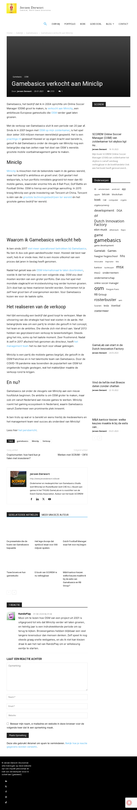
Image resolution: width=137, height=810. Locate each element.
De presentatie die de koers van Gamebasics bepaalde (18, 544)
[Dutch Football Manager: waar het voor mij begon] (75, 530)
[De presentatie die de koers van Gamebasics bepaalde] (19, 530)
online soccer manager (106, 283)
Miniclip (11, 171)
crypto (123, 200)
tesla (106, 305)
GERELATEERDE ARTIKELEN (23, 515)
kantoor (98, 267)
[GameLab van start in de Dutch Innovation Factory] (111, 331)
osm (99, 288)
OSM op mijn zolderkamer (54, 130)
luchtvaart (109, 267)
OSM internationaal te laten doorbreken (59, 270)
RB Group (100, 294)
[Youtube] (50, 499)
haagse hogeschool (106, 256)
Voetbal (115, 305)
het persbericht (27, 430)
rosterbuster (105, 299)
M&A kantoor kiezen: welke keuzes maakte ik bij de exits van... (110, 423)
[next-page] (14, 592)
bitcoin (106, 194)
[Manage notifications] (129, 802)
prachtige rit (14, 138)
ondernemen (111, 272)
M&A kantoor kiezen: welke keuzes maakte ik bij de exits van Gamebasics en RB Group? (74, 579)
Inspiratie (109, 261)
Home (10, 33)
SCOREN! (99, 104)
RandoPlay (24, 613)
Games (112, 250)
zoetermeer (101, 311)
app (124, 189)
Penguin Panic (112, 289)
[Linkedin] (38, 499)
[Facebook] (32, 499)
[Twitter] (44, 499)
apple (97, 194)
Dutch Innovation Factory (109, 222)
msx (120, 267)
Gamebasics (32, 33)
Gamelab (99, 251)
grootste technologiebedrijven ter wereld (47, 197)
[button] (45, 24)
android (115, 189)
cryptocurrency (101, 205)
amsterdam (103, 189)
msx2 (97, 272)
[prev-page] (9, 592)
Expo (123, 230)
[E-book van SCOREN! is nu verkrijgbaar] (47, 561)
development (104, 210)
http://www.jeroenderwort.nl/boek (44, 478)
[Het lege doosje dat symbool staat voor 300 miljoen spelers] (47, 530)
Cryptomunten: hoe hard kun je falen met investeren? (23, 456)
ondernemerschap (104, 277)
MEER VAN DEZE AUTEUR (55, 515)
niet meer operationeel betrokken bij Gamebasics (57, 248)
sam (120, 300)
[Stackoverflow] (6, 802)
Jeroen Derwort (24, 91)
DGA (119, 210)
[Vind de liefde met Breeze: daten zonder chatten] (111, 369)
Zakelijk (19, 33)
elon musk (100, 229)
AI (95, 189)
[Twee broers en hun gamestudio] (19, 561)
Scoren (97, 305)
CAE (104, 200)
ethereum (114, 230)
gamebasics (22, 441)
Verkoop (46, 441)
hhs (122, 256)
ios (117, 261)
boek (97, 199)
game (98, 235)
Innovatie (98, 261)
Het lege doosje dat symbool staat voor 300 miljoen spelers (46, 544)
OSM (26, 77)
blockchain (117, 194)
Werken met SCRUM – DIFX (73, 454)
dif (96, 216)
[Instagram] (6, 797)
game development (104, 245)
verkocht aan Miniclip (60, 108)
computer (113, 200)
